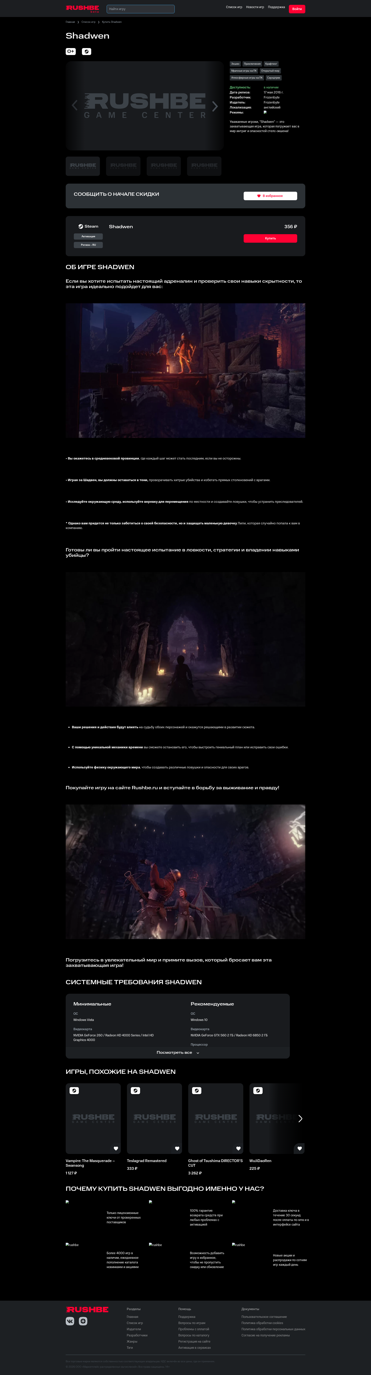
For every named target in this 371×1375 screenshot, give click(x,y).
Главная (70, 22)
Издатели (134, 1329)
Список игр (88, 22)
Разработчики (137, 1335)
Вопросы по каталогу (193, 1335)
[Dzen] (83, 1321)
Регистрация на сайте (194, 1341)
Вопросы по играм (191, 1323)
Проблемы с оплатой (193, 1329)
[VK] (70, 1321)
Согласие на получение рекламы (266, 1335)
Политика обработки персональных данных (273, 1329)
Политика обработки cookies (262, 1323)
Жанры (132, 1341)
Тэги (130, 1347)
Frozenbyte (272, 102)
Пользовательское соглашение (264, 1317)
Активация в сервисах (194, 1347)
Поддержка (186, 1317)
